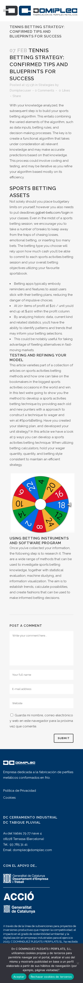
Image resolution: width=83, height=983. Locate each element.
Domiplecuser (20, 90)
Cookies (9, 798)
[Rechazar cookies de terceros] (78, 963)
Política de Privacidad (19, 791)
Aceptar (18, 976)
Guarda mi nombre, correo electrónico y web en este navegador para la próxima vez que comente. (41, 720)
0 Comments (44, 90)
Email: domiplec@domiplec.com (27, 850)
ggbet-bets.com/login (52, 213)
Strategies (46, 85)
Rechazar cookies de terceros (51, 976)
